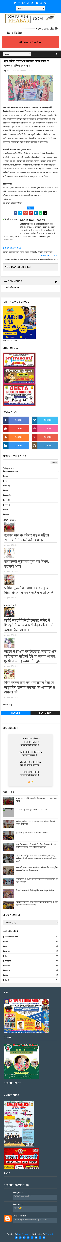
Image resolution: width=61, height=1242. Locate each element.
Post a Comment (12, 287)
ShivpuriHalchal (19, 1216)
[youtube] (41, 3)
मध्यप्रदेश (8, 495)
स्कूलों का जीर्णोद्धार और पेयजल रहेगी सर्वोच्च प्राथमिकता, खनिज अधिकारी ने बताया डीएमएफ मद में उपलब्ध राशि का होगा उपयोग (37, 858)
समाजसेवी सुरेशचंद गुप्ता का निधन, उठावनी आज (32, 810)
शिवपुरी (7, 514)
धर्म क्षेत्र (7, 486)
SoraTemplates (24, 1234)
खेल (6, 476)
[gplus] (23, 3)
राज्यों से (7, 505)
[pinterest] (45, 3)
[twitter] (15, 3)
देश (6, 481)
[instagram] (28, 3)
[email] (36, 3)
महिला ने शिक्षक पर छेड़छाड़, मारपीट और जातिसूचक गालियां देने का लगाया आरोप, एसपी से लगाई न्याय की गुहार (30, 656)
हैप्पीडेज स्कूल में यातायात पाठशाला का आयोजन (32, 833)
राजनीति (7, 500)
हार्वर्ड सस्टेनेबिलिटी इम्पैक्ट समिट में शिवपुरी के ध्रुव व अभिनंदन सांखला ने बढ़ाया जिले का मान (28, 625)
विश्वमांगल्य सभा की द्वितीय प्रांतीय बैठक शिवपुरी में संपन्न (35, 890)
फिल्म (6, 490)
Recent (15, 713)
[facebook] (19, 3)
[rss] (32, 3)
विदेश (6, 510)
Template (49, 1234)
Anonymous (18, 1192)
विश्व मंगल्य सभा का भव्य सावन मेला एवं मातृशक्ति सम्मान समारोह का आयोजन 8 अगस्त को (29, 687)
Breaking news (11, 471)
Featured (45, 713)
